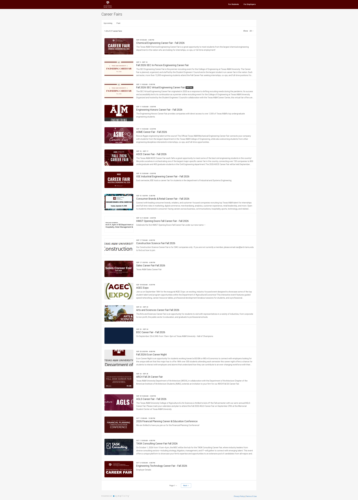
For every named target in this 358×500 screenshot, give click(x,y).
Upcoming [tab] (108, 23)
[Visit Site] (113, 4)
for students (233, 4)
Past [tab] (118, 23)
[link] (179, 46)
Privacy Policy (239, 496)
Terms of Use (251, 496)
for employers (250, 4)
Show (245, 31)
